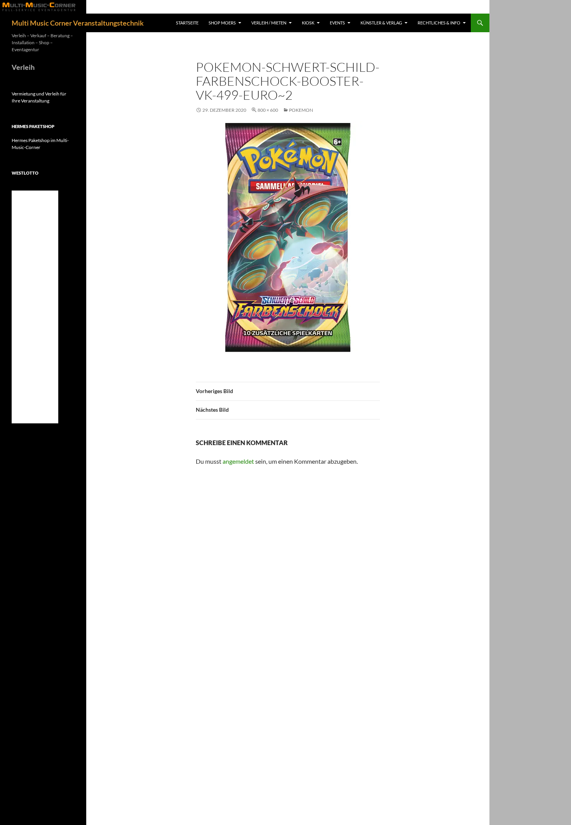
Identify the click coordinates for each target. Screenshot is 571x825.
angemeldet (238, 461)
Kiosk (308, 22)
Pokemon (301, 110)
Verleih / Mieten (268, 22)
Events (337, 22)
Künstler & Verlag (381, 22)
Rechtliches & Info (439, 22)
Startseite (187, 22)
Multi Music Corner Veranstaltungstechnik (78, 23)
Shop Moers (222, 22)
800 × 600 (268, 110)
